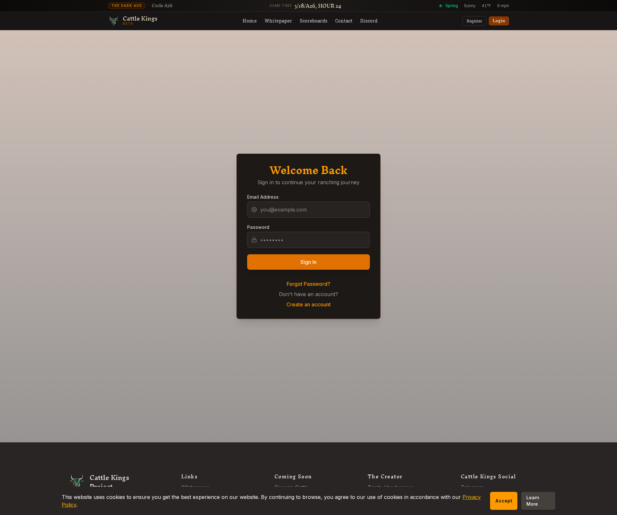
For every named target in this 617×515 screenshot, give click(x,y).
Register (474, 20)
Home (250, 21)
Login (499, 20)
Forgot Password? (308, 284)
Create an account (308, 304)
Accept (503, 500)
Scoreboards (313, 21)
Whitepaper (278, 21)
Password (258, 227)
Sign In (308, 262)
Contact (344, 21)
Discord (369, 21)
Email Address (263, 197)
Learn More (532, 501)
